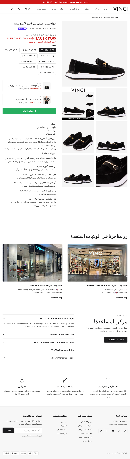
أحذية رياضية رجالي (85, 429)
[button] (29, 86)
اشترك (8, 430)
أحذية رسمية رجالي (85, 425)
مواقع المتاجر (74, 9)
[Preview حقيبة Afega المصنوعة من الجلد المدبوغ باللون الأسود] (47, 86)
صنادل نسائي (87, 441)
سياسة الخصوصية (27, 436)
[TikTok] (119, 431)
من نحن (64, 422)
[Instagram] (125, 431)
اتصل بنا (64, 425)
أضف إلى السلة (29, 111)
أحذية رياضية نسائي (85, 437)
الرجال (97, 9)
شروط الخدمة (62, 433)
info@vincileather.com (118, 424)
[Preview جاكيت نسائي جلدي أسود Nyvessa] (47, 100)
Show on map (121, 297)
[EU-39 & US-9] (28, 56)
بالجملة (63, 9)
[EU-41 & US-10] (27, 61)
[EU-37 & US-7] (11, 50)
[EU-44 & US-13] (47, 72)
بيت (105, 9)
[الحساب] (12, 8)
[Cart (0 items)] (5, 8)
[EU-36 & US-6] (29, 50)
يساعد (54, 9)
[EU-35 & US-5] (47, 50)
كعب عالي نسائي (86, 433)
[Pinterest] (101, 431)
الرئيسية (124, 17)
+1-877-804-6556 (120, 421)
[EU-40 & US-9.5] (46, 61)
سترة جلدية (41, 9)
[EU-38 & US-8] (47, 56)
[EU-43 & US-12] (28, 67)
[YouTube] (113, 431)
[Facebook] (107, 431)
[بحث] (19, 8)
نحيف (87, 9)
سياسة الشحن (62, 429)
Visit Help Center (116, 340)
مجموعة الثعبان (86, 422)
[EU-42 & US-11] (47, 67)
